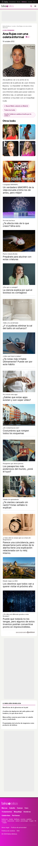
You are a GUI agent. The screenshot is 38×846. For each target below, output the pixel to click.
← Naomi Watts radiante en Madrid (16, 106)
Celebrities (6, 815)
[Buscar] (31, 6)
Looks (14, 26)
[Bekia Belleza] (7, 6)
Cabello (12, 808)
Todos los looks (9, 110)
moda (11, 819)
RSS (18, 831)
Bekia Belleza (7, 26)
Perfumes (16, 815)
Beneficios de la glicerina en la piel (15, 707)
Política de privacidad (18, 827)
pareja (4, 821)
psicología (24, 821)
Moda (18, 2)
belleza (16, 819)
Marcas (4, 808)
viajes (4, 822)
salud (17, 821)
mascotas (10, 821)
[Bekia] (5, 2)
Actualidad (12, 2)
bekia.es (5, 819)
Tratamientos (7, 812)
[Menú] (35, 6)
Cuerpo (20, 808)
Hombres (27, 812)
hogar (31, 821)
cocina (23, 819)
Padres (35, 2)
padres (29, 819)
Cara (26, 808)
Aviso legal (5, 827)
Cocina (30, 2)
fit (35, 821)
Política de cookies (8, 831)
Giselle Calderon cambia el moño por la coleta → (17, 115)
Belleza (24, 2)
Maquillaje (18, 812)
